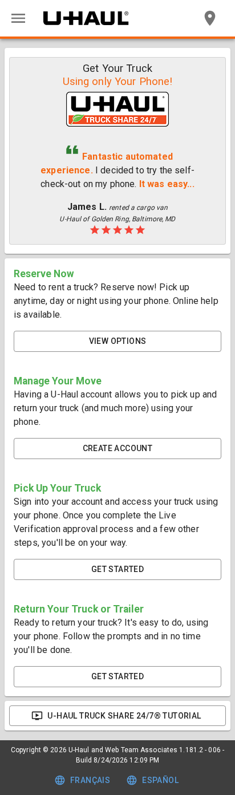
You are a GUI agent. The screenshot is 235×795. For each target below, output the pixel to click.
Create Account (118, 448)
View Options (118, 341)
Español (160, 780)
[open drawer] (18, 18)
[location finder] (210, 18)
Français (90, 780)
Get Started (117, 569)
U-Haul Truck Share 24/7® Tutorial (124, 715)
